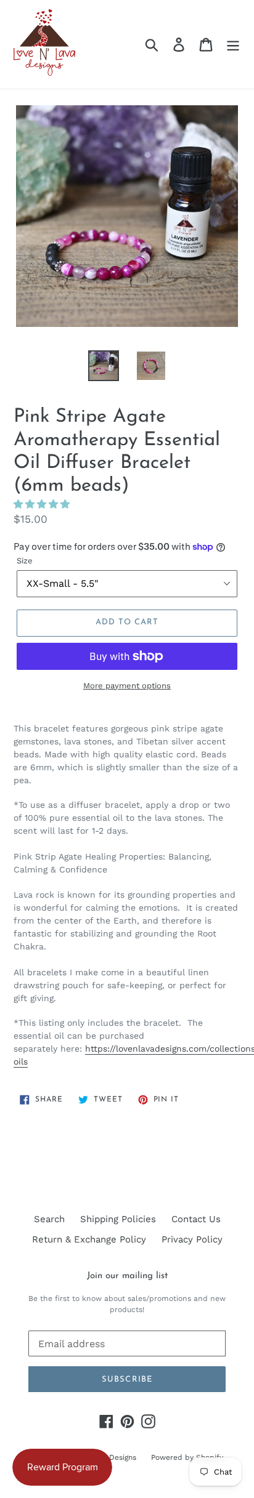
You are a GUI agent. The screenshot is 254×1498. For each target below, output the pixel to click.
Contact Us (196, 1219)
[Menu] (233, 44)
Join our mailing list (127, 1276)
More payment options (127, 685)
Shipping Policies (118, 1219)
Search (49, 1219)
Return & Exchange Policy (89, 1239)
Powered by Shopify (187, 1457)
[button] (43, 504)
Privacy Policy (192, 1239)
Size (25, 560)
